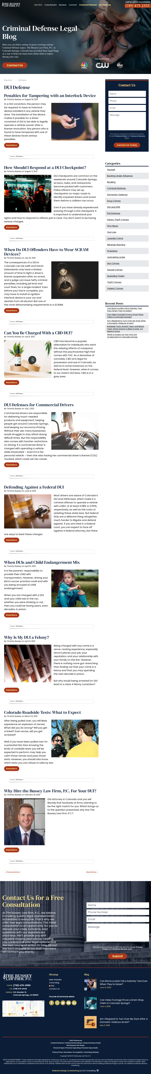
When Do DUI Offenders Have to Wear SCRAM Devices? (46, 252)
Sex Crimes (113, 263)
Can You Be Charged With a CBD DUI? (38, 333)
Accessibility (78, 1052)
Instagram (57, 1002)
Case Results (50, 5)
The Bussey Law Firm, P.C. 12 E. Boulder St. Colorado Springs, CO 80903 (23, 1009)
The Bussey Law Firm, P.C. (11, 4)
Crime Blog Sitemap (91, 1052)
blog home (8, 80)
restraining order (116, 257)
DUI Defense (19, 156)
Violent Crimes (115, 288)
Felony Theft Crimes (118, 219)
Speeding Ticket (115, 276)
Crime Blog (54, 982)
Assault (111, 169)
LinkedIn (74, 1002)
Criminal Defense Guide (92, 1043)
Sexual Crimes (115, 269)
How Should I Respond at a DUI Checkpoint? (45, 167)
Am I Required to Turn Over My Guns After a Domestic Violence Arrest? (126, 322)
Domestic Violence (117, 194)
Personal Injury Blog (73, 1048)
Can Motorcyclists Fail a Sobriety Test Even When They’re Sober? (124, 309)
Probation (112, 250)
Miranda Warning (116, 244)
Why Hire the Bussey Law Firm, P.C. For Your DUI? (50, 791)
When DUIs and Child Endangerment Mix (42, 562)
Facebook (51, 1002)
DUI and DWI (113, 207)
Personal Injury (59, 1048)
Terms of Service (138, 136)
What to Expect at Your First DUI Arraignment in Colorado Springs (122, 335)
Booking (111, 182)
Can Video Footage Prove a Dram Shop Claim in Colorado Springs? (125, 315)
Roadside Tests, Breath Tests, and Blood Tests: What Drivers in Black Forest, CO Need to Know (125, 329)
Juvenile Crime (115, 238)
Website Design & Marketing (65, 1070)
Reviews (62, 5)
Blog (86, 974)
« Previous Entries (12, 872)
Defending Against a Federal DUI (34, 487)
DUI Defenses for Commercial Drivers (39, 405)
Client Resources (75, 1040)
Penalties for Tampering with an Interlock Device (50, 95)
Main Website (55, 979)
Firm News (112, 225)
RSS (52, 985)
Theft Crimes (114, 282)
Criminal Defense (116, 188)
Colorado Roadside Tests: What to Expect (42, 712)
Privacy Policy (121, 136)
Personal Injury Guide (90, 1048)
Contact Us (15, 65)
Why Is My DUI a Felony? (26, 637)
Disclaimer (68, 1052)
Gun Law (111, 232)
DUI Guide (80, 1045)
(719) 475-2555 (22, 985)
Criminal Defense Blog (73, 1043)
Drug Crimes (114, 200)
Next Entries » (91, 872)
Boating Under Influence (120, 175)
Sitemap (53, 974)
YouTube (62, 1002)
